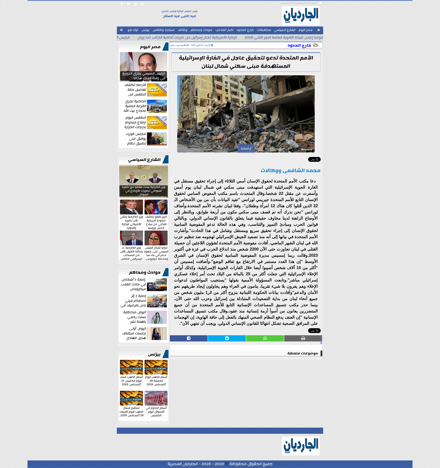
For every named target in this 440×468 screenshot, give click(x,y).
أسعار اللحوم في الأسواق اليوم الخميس (156, 411)
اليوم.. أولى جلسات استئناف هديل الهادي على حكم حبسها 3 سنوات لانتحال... (145, 333)
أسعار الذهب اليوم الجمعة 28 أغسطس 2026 (156, 381)
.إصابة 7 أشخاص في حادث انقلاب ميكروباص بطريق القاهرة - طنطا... (144, 284)
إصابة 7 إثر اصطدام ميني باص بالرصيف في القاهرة (144, 301)
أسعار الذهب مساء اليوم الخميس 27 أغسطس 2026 (131, 381)
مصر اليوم (150, 47)
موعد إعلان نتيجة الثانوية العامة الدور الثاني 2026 (284, 37)
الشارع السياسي (144, 160)
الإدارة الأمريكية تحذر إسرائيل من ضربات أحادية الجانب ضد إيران (187, 37)
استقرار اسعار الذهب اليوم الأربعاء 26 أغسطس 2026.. (131, 411)
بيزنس (154, 354)
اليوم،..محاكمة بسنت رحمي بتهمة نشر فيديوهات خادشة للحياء (145, 317)
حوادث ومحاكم (145, 272)
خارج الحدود (299, 45)
